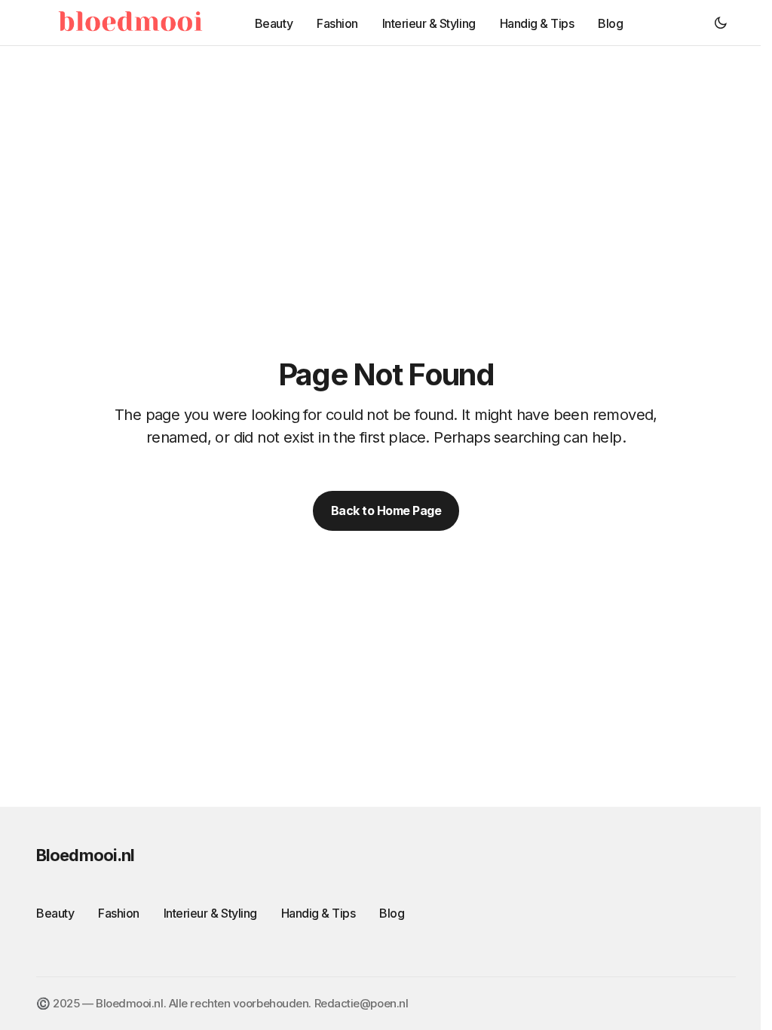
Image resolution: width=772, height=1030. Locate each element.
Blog (391, 913)
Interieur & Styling (210, 913)
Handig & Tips (318, 913)
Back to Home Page (386, 510)
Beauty (55, 913)
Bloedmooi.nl (85, 855)
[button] (721, 23)
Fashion (118, 913)
